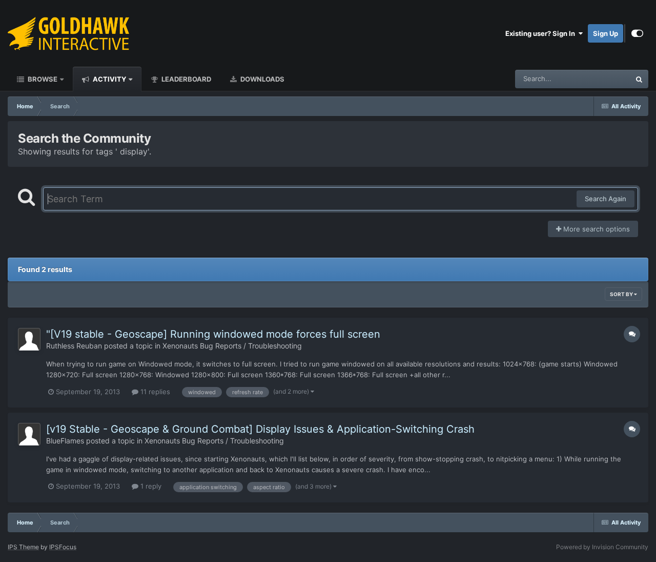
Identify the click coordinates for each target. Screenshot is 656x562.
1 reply (149, 486)
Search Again (605, 199)
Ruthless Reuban (74, 345)
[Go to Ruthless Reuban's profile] (29, 339)
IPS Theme (23, 547)
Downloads (261, 79)
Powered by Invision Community (602, 547)
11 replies (154, 391)
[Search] (639, 79)
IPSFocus (62, 547)
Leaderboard (185, 79)
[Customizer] (637, 33)
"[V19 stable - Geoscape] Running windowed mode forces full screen (213, 334)
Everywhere (599, 79)
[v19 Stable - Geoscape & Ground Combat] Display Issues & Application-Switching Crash (260, 429)
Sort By (622, 294)
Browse (41, 79)
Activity (108, 79)
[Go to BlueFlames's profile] (29, 434)
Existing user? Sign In (541, 33)
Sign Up (605, 33)
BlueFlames (65, 440)
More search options (595, 229)
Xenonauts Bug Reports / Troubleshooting (232, 345)
